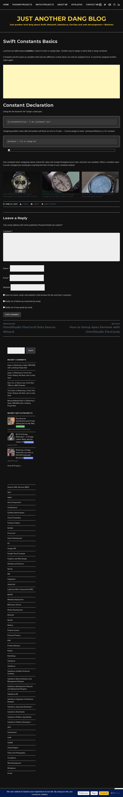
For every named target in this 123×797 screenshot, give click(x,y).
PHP (9, 640)
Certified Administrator (15, 513)
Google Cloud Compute (16, 553)
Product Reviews (13, 646)
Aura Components (14, 502)
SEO (9, 727)
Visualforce (11, 758)
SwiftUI (10, 743)
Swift (36, 204)
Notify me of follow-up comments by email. (23, 301)
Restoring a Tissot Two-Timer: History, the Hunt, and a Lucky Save (21, 375)
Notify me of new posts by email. (19, 307)
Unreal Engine (12, 748)
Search (30, 350)
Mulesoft (10, 615)
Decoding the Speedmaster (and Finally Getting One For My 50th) (25, 421)
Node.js (10, 625)
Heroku (10, 569)
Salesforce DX (12, 694)
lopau (25, 204)
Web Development (14, 763)
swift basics (50, 204)
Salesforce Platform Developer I (19, 722)
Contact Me (92, 5)
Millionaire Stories (14, 605)
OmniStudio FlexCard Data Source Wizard (29, 328)
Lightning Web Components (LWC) (20, 589)
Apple (9, 497)
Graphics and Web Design (17, 559)
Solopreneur (12, 732)
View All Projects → (14, 466)
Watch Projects (45, 5)
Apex (9, 492)
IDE (8, 574)
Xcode (9, 773)
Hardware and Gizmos (15, 564)
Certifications (12, 507)
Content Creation (13, 523)
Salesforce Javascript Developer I (19, 707)
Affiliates (76, 5)
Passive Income (13, 630)
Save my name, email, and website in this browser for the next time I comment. (38, 295)
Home (6, 5)
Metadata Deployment (15, 599)
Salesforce (11, 661)
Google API (11, 548)
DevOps (10, 528)
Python (10, 651)
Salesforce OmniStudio (16, 712)
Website (6, 287)
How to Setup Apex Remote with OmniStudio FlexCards (95, 328)
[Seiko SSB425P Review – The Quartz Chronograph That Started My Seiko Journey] (21, 182)
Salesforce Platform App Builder (19, 717)
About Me (62, 5)
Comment (8, 231)
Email (6, 278)
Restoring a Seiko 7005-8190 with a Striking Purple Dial (21, 403)
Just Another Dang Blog (61, 18)
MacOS (10, 594)
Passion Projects (22, 5)
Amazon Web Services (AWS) (18, 487)
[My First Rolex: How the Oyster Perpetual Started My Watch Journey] (100, 182)
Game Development (14, 538)
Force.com (11, 533)
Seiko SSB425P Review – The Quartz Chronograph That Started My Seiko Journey (20, 195)
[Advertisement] (61, 81)
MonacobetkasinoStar (15, 401)
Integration (11, 579)
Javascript (11, 584)
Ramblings (11, 656)
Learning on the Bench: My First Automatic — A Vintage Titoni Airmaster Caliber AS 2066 (60, 195)
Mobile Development (15, 610)
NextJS (10, 620)
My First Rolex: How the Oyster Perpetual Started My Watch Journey (97, 195)
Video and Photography (16, 753)
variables (29, 51)
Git (8, 543)
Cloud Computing (14, 518)
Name (6, 268)
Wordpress (11, 768)
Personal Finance (13, 635)
